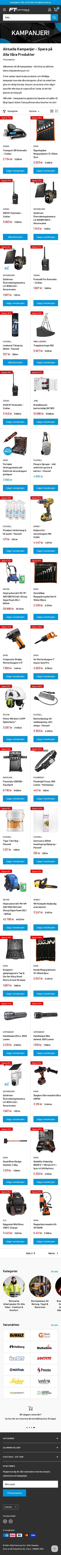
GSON (35, 146)
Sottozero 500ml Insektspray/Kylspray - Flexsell (45, 844)
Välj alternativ (15, 237)
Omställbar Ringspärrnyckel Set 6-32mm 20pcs (45, 596)
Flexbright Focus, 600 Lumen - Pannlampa (44, 783)
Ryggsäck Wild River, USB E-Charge (13, 1226)
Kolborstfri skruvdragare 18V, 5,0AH (42, 533)
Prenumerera (14, 1492)
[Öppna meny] (4, 9)
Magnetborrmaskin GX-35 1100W (45, 1226)
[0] (55, 9)
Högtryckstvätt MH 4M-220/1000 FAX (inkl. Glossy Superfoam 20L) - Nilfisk (15, 908)
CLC (4, 1220)
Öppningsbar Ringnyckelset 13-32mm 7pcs (45, 154)
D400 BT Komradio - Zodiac (13, 406)
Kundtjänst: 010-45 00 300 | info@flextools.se (30, 2)
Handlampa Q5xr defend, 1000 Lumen (43, 1038)
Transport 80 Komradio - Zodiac (15, 152)
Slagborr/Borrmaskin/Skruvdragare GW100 (45, 1097)
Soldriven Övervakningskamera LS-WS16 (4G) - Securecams (14, 284)
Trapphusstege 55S (43, 345)
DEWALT (36, 526)
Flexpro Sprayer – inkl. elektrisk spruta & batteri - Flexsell (44, 467)
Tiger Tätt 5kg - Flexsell (11, 842)
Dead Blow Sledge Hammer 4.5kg (12, 1163)
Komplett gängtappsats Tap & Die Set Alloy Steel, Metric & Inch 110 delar (14, 974)
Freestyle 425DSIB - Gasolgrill (13, 783)
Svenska (8, 1507)
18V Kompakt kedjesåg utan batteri (44, 905)
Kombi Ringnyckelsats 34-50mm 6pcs (44, 971)
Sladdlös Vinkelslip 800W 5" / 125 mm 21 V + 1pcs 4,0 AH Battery (45, 1165)
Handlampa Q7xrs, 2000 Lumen (15, 1038)
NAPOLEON (7, 777)
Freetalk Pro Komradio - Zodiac (45, 281)
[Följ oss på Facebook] (5, 1521)
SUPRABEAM (8, 1032)
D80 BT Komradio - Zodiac (12, 215)
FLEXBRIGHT (38, 777)
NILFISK (6, 589)
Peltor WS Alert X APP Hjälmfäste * (14, 720)
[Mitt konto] (49, 9)
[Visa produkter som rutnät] (51, 111)
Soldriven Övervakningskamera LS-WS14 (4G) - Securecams (14, 1100)
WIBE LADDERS (39, 341)
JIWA (35, 401)
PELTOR (6, 714)
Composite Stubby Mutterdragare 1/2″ (13, 661)
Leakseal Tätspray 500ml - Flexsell (13, 347)
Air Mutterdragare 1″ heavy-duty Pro (43, 661)
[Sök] (54, 17)
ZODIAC (6, 146)
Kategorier (13, 111)
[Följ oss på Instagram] (11, 1521)
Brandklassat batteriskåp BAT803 (43, 406)
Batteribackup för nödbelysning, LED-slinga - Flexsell (43, 722)
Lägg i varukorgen (15, 170)
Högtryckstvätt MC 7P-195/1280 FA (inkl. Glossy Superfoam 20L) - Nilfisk (15, 598)
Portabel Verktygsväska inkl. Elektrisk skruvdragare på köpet (15, 469)
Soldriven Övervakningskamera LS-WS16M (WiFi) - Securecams (44, 218)
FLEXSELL (7, 341)
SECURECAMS (39, 209)
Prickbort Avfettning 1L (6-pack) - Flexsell (15, 532)
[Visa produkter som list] (56, 111)
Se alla (54, 1271)
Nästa (51, 1253)
